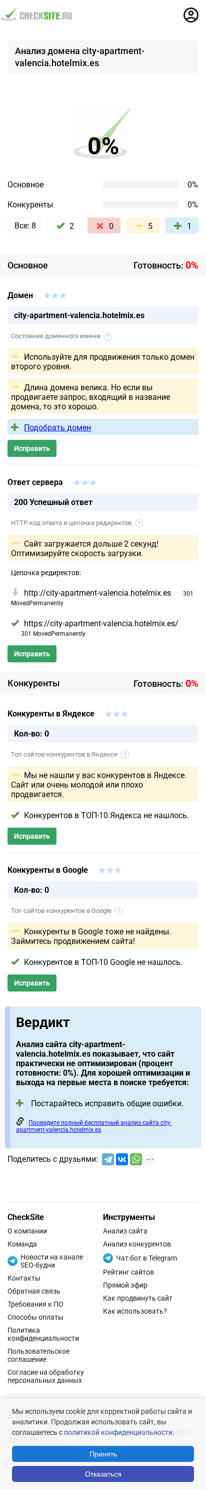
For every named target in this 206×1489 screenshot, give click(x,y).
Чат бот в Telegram (146, 1258)
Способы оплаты (36, 1317)
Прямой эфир (125, 1285)
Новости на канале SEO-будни (51, 1261)
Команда (22, 1244)
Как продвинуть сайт (137, 1298)
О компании (27, 1231)
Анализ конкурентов (137, 1244)
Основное (26, 184)
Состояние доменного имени (60, 336)
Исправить (32, 448)
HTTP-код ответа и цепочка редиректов (75, 523)
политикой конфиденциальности (118, 1432)
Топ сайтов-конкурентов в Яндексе (68, 754)
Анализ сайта (125, 1231)
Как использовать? (135, 1311)
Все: (25, 225)
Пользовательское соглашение (39, 1355)
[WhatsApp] (136, 1159)
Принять (103, 1454)
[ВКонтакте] (122, 1159)
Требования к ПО (36, 1304)
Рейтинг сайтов (128, 1272)
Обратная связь (34, 1291)
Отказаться (103, 1474)
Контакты (24, 1278)
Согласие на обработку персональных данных (46, 1376)
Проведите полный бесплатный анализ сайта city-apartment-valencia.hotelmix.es (94, 1126)
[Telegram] (108, 1159)
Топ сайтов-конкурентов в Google (65, 910)
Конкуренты (30, 204)
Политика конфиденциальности (43, 1334)
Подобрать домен (57, 427)
